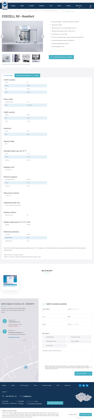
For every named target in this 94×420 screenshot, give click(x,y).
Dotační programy (24, 385)
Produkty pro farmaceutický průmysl (31, 10)
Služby (22, 5)
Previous (2, 36)
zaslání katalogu (50, 337)
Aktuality (4, 385)
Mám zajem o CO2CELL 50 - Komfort (63, 57)
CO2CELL (64, 10)
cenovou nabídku (75, 341)
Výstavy (13, 385)
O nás (50, 5)
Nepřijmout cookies (73, 414)
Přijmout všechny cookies (85, 414)
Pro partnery (82, 7)
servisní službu (49, 345)
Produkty (13, 5)
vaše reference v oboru (51, 341)
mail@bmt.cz (27, 396)
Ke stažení (31, 5)
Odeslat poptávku (81, 373)
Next (43, 36)
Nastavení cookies (79, 417)
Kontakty (68, 5)
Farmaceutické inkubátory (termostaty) (49, 10)
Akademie (41, 5)
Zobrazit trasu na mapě (13, 337)
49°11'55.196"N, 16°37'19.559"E (35, 403)
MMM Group (79, 5)
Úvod (10, 10)
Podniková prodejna (46, 385)
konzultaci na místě (75, 337)
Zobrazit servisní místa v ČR (56, 402)
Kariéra (59, 5)
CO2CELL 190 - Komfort (9, 286)
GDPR (58, 385)
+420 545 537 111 (14, 322)
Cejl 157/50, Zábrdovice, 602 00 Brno (17, 334)
